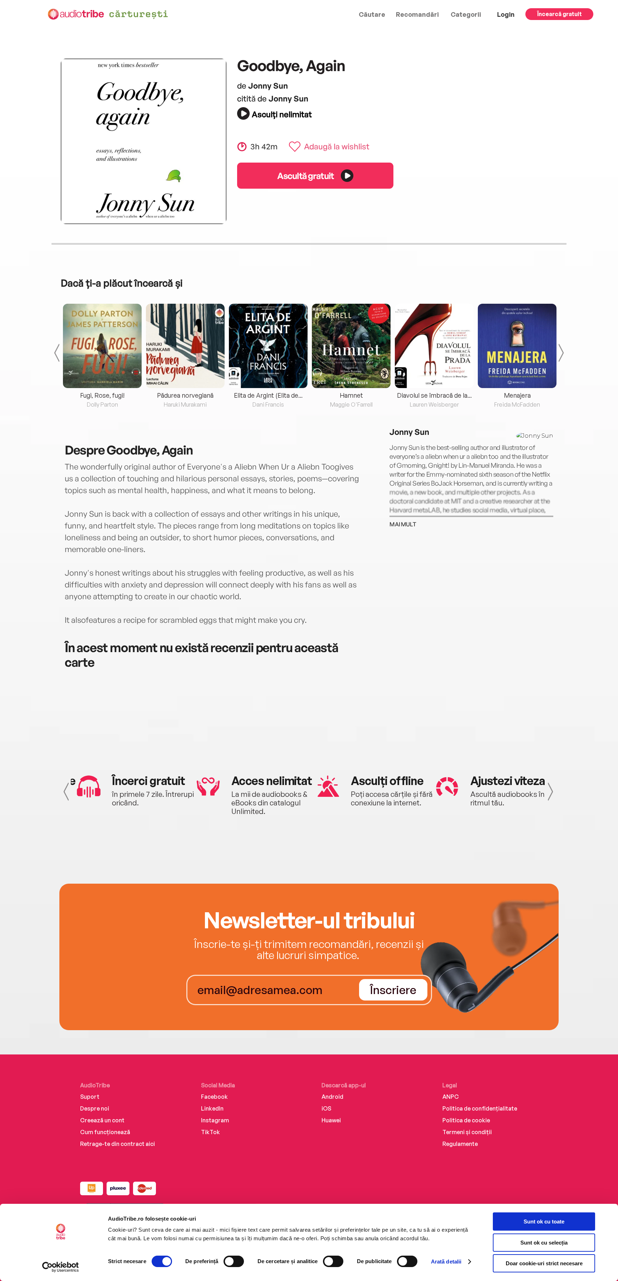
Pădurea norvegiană (185, 395)
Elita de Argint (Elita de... (268, 395)
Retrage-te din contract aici (117, 1143)
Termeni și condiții (467, 1132)
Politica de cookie (466, 1120)
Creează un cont (102, 1120)
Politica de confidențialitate (479, 1108)
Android (332, 1096)
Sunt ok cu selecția (544, 1243)
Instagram (215, 1120)
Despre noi (94, 1108)
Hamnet (351, 395)
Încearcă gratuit (559, 14)
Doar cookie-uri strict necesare (544, 1263)
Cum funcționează (105, 1132)
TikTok (210, 1132)
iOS (326, 1108)
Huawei (331, 1120)
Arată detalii (446, 1261)
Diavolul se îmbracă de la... (434, 395)
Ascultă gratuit (305, 175)
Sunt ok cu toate (544, 1221)
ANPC (450, 1096)
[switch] (234, 1261)
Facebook (214, 1096)
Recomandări (417, 14)
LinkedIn (212, 1108)
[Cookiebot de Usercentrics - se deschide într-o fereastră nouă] (60, 1267)
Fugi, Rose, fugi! (102, 395)
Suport (89, 1096)
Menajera (517, 395)
